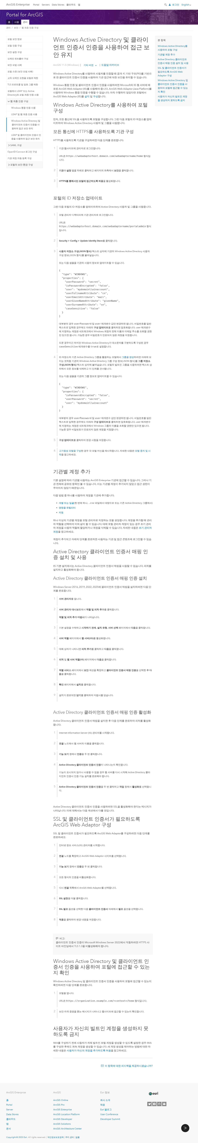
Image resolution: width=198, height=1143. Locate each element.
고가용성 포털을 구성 (70, 450)
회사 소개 (105, 1100)
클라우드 (71, 4)
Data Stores (58, 4)
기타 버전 (88, 65)
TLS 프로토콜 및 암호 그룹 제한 (23, 84)
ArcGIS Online (60, 1100)
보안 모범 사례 (15, 65)
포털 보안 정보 (15, 39)
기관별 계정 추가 (166, 54)
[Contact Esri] (164, 1104)
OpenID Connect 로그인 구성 (22, 151)
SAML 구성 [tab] (16, 145)
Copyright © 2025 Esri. (17, 1137)
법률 (78, 1137)
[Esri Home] (153, 1094)
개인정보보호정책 (55, 1137)
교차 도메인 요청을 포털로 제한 (23, 78)
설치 (87, 96)
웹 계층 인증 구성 (30, 27)
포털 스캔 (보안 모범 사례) (20, 71)
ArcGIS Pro (59, 1104)
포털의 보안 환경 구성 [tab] (21, 164)
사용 (16, 22)
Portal (36, 4)
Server (9, 1109)
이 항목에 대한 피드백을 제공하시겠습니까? (129, 1065)
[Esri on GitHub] (159, 1104)
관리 (25, 22)
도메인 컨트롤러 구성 (18, 58)
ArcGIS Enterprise (18, 4)
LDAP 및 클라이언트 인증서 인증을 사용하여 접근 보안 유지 (26, 137)
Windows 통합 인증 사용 (23, 108)
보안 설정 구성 (15, 52)
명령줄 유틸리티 (67, 507)
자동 (61, 512)
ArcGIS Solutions (62, 1123)
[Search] (166, 4)
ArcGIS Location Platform (66, 1114)
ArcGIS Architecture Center (67, 1128)
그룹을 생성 (128, 357)
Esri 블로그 (106, 1109)
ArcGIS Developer (62, 1119)
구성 (95, 96)
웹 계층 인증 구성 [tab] (19, 101)
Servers (46, 4)
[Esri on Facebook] (154, 1104)
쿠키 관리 (69, 1137)
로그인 (175, 4)
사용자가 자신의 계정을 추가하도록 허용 (89, 1050)
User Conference (109, 1114)
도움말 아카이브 (110, 65)
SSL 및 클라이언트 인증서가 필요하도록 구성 (172, 71)
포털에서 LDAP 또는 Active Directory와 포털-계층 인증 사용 (23, 93)
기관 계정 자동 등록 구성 (20, 158)
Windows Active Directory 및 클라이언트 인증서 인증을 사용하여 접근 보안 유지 (25, 125)
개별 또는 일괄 (66, 503)
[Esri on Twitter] (149, 1104)
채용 (102, 1104)
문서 (8, 1128)
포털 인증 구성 (15, 45)
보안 (16, 27)
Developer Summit (110, 1119)
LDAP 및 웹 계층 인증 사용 (24, 114)
